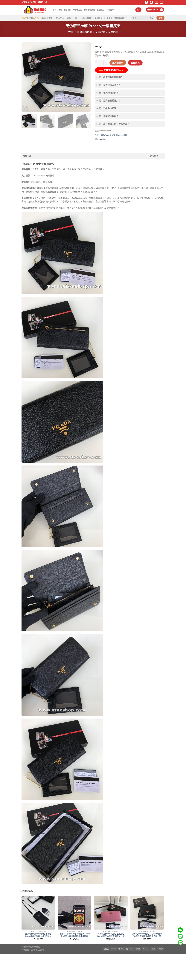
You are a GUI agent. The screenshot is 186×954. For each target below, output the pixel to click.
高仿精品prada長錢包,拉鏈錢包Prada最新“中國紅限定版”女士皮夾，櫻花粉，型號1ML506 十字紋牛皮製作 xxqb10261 (111, 935)
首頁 (55, 10)
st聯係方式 (77, 10)
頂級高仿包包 (46, 18)
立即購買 (135, 63)
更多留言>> (155, 156)
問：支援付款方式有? (109, 85)
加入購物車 (117, 63)
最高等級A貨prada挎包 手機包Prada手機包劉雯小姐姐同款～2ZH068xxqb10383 (38, 935)
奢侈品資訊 (119, 18)
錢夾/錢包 (86, 18)
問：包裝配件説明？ (108, 116)
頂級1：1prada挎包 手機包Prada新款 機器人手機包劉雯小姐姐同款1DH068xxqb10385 (75, 935)
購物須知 (67, 10)
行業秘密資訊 (89, 10)
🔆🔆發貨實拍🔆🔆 (30, 18)
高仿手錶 (60, 18)
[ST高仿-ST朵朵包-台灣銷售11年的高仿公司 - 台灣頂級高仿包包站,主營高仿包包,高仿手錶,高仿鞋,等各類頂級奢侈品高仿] (35, 10)
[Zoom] (25, 108)
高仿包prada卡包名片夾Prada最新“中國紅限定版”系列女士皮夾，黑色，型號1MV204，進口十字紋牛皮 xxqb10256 (147, 935)
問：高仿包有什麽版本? (110, 77)
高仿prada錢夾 (122, 135)
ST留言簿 (110, 10)
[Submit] (151, 18)
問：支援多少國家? (108, 108)
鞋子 (77, 18)
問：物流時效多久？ (108, 92)
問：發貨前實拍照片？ (110, 100)
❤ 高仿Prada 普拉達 (107, 32)
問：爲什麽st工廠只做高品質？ (114, 124)
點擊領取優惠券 (111, 70)
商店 (60, 10)
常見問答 (100, 10)
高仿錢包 (102, 139)
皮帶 (69, 18)
